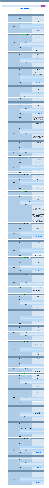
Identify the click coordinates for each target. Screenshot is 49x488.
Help (39, 1)
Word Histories (36, 1)
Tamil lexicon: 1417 (38, 467)
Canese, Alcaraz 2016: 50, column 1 (38, 170)
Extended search (45, 1)
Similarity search (18, 1)
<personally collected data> (38, 113)
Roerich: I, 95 (38, 482)
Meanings (8, 1)
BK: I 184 (38, 47)
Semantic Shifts (4, 1)
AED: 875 (38, 29)
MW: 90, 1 (38, 434)
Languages (11, 1)
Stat (32, 1)
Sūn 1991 (38, 185)
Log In (41, 1)
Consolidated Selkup (38, 452)
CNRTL (38, 98)
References (22, 1)
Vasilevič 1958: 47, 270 (38, 82)
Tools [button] (14, 1)
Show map (21, 8)
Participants (26, 1)
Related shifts (26, 8)
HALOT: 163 (38, 30)
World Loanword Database (38, 253)
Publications (30, 1)
